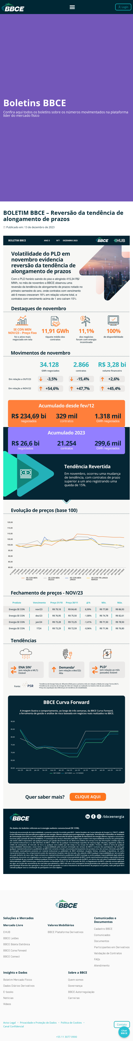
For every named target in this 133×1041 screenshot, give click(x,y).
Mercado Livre (13, 925)
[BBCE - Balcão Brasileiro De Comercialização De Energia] (13, 7)
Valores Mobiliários (61, 925)
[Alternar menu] (72, 7)
